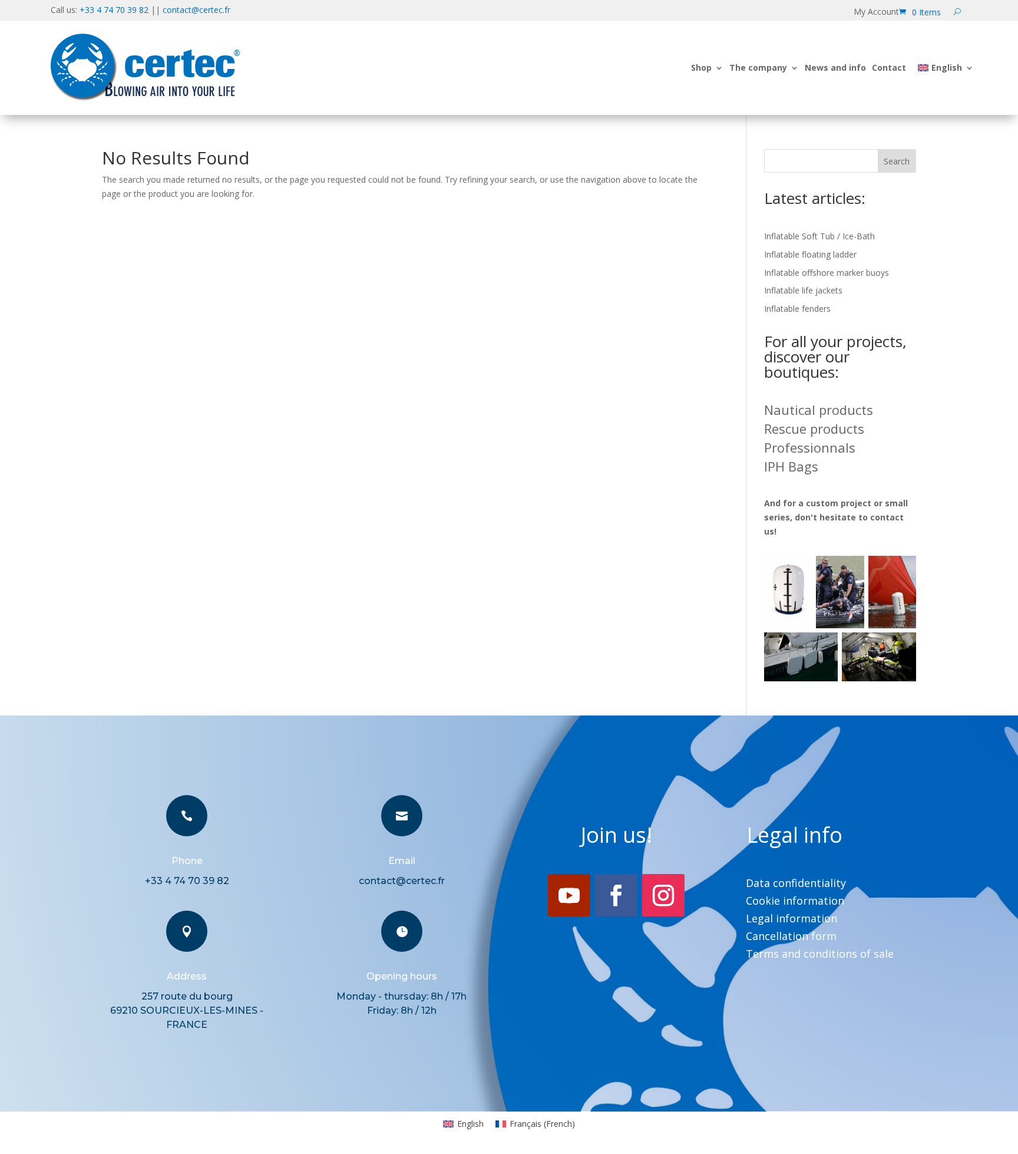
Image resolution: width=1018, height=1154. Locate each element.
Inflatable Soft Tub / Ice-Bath (819, 236)
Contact (889, 67)
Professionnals (809, 447)
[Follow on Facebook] (616, 895)
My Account (876, 12)
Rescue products (814, 428)
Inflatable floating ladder (810, 254)
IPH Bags (791, 466)
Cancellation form (791, 937)
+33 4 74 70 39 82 (114, 9)
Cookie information (795, 902)
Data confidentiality (796, 884)
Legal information (791, 919)
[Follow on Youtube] (569, 895)
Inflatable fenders (797, 308)
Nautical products (818, 409)
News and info (835, 67)
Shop (701, 67)
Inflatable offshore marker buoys (826, 272)
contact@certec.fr (196, 9)
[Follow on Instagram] (663, 895)
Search (897, 161)
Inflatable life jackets (803, 290)
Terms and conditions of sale (820, 955)
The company (758, 67)
